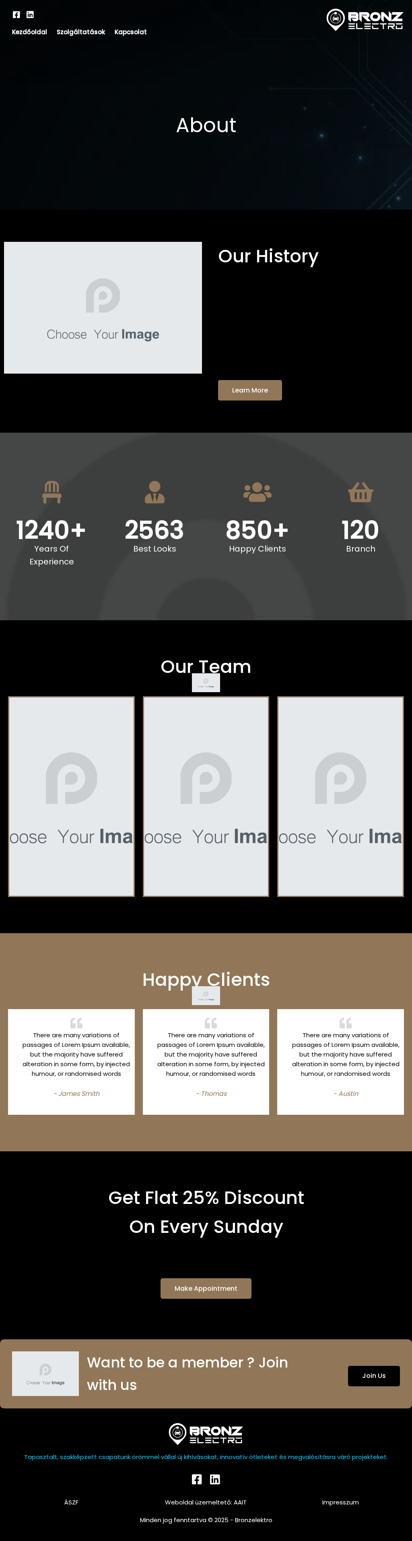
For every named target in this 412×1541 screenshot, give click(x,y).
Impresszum (340, 1502)
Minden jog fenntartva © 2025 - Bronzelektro (206, 1520)
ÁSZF (71, 1502)
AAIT (240, 1502)
